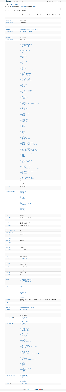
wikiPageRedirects (10, 317)
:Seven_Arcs (23, 209)
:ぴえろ (22, 62)
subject (7, 279)
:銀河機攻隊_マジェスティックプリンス (27, 134)
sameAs (8, 383)
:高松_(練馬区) (23, 137)
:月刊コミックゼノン (24, 362)
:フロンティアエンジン (24, 351)
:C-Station (22, 370)
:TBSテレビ (23, 51)
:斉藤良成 (22, 114)
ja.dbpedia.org (35, 6)
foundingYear (8, 20)
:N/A (22, 196)
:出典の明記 (23, 204)
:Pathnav (22, 198)
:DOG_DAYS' (23, 166)
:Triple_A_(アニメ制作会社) (25, 330)
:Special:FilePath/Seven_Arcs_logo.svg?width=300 (29, 29)
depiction (8, 307)
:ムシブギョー (23, 96)
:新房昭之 (22, 115)
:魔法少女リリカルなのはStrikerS (26, 140)
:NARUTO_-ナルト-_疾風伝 (25, 50)
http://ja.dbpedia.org (23, 6)
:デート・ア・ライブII (24, 74)
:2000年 (22, 43)
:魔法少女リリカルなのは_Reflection (26, 142)
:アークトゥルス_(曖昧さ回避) (25, 341)
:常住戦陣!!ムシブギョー (24, 161)
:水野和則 (22, 124)
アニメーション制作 (11, 375)
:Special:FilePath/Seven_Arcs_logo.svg (27, 307)
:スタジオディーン (24, 81)
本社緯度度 (8, 247)
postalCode (8, 24)
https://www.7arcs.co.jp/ (23, 32)
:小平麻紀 (22, 109)
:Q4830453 (22, 297)
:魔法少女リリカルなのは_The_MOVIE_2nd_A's (28, 144)
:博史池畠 (22, 104)
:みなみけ (22, 63)
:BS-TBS (22, 156)
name (7, 314)
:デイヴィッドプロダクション (25, 348)
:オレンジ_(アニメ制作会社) (25, 78)
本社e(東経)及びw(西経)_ (10, 227)
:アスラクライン (23, 68)
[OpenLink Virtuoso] (25, 389)
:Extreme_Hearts (23, 49)
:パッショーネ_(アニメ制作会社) (26, 90)
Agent (12, 6)
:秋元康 (22, 127)
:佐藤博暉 (22, 98)
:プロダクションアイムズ (25, 93)
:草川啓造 (22, 131)
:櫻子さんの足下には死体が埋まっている (27, 122)
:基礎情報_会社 (23, 205)
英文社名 (8, 266)
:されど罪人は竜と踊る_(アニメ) (26, 169)
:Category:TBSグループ (24, 159)
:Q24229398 (22, 294)
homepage (8, 309)
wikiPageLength (9, 37)
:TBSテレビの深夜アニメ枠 (25, 328)
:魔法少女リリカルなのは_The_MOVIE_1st (27, 143)
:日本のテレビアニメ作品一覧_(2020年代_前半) (28, 359)
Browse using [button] (15, 1)
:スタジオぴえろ (23, 173)
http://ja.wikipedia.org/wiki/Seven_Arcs (25, 311)
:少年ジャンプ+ (23, 358)
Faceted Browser (50, 1)
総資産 (8, 263)
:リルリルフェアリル (24, 97)
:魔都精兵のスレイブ (24, 369)
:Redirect (22, 199)
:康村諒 (22, 162)
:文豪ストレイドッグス (24, 113)
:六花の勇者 (23, 102)
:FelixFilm (22, 325)
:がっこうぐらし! (23, 61)
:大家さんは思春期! (24, 108)
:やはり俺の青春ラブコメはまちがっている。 (28, 64)
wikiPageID (8, 35)
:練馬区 (22, 128)
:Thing (21, 286)
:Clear (22, 192)
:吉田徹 (22, 357)
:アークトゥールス (24, 317)
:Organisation (22, 289)
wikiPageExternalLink (9, 31)
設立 (7, 268)
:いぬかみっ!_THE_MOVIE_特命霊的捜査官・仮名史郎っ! (29, 168)
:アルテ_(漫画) (23, 72)
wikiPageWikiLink (9, 41)
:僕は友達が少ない (24, 99)
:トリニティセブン (24, 76)
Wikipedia (26, 390)
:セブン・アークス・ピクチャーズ (26, 318)
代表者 (8, 222)
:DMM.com (22, 323)
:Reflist (22, 200)
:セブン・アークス (24, 321)
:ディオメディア (23, 85)
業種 (7, 251)
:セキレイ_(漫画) (23, 84)
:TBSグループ (23, 211)
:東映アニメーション (24, 119)
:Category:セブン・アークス (25, 165)
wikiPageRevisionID (9, 39)
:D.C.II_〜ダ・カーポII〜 (24, 46)
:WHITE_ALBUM (23, 56)
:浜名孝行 (22, 125)
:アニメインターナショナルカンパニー (27, 69)
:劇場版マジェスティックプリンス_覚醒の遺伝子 (28, 151)
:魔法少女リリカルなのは (25, 138)
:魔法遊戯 (22, 145)
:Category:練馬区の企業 (24, 45)
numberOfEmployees (9, 22)
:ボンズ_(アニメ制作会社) (25, 95)
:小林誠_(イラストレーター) (25, 110)
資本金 (8, 272)
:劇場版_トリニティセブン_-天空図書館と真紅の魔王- (29, 149)
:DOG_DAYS (23, 47)
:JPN (22, 193)
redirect (8, 186)
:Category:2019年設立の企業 (25, 157)
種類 (7, 258)
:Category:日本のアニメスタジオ (26, 44)
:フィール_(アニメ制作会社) (25, 91)
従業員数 (8, 225)
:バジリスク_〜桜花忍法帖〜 (25, 148)
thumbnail (8, 29)
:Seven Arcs (23, 383)
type (7, 286)
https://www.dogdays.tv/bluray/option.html (26, 31)
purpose (7, 27)
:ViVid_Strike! (23, 55)
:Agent (21, 287)
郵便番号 (8, 274)
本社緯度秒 (8, 249)
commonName (8, 17)
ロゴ (7, 215)
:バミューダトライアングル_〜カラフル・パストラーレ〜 (30, 87)
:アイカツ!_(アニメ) (24, 66)
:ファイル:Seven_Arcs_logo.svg (26, 177)
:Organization (23, 292)
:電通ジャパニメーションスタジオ (26, 368)
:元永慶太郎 (23, 101)
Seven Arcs (15, 4)
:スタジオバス (23, 347)
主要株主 (8, 217)
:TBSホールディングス (24, 52)
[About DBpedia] (8, 1)
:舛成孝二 (22, 130)
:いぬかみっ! (23, 58)
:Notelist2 (22, 197)
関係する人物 (9, 276)
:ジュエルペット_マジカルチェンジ (26, 80)
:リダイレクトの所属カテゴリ (25, 203)
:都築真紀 (22, 133)
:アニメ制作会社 (23, 70)
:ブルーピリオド (23, 92)
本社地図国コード (9, 232)
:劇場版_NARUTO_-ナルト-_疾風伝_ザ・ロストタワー (29, 103)
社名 (7, 256)
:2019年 (22, 154)
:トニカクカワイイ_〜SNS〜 (25, 75)
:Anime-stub (23, 191)
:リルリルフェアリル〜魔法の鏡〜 (26, 160)
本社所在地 (8, 234)
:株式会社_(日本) (23, 121)
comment (8, 299)
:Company (22, 288)
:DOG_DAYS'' (23, 167)
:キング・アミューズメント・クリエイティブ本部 (28, 346)
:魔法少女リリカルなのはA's (25, 139)
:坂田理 (22, 107)
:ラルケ (22, 174)
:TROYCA (22, 53)
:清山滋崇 (22, 364)
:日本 (22, 116)
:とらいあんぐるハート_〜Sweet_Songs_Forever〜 (29, 171)
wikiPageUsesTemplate (10, 191)
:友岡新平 (22, 105)
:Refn (22, 202)
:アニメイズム (23, 336)
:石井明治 (22, 126)
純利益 (8, 260)
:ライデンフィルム (24, 354)
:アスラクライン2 (23, 172)
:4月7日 (22, 155)
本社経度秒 (8, 242)
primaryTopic (9, 385)
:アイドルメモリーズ (24, 67)
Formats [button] (21, 1)
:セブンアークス (23, 319)
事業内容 (8, 219)
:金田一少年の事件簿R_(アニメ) (26, 153)
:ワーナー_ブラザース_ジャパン (26, 356)
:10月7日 (22, 41)
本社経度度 (8, 240)
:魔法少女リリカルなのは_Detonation (26, 163)
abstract (7, 14)
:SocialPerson (22, 291)
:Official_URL (23, 208)
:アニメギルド (23, 337)
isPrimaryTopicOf (9, 311)
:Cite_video (23, 210)
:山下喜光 (22, 111)
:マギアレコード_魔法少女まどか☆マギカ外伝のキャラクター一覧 (31, 353)
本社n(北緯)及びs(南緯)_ (10, 230)
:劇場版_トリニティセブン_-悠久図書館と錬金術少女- (29, 150)
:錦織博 (22, 136)
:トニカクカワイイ (24, 86)
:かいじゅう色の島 (24, 333)
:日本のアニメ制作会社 (24, 213)
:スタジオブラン (23, 82)
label (7, 302)
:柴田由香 (22, 120)
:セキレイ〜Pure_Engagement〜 (26, 73)
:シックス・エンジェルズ (25, 79)
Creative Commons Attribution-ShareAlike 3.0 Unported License (41, 390)
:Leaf (22, 327)
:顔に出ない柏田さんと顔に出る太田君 (27, 178)
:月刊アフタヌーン (24, 360)
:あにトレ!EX (23, 57)
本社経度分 (8, 238)
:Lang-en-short (23, 194)
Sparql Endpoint (58, 1)
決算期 (8, 254)
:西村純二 (22, 132)
